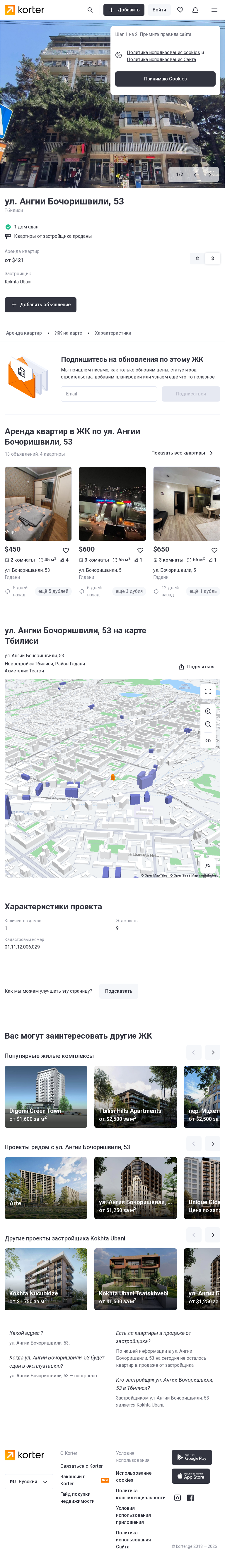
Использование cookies (133, 1476)
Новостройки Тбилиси (29, 664)
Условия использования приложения (133, 1515)
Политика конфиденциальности (141, 1494)
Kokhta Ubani (18, 282)
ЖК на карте (68, 333)
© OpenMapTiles (154, 875)
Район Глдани (70, 664)
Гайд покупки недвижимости (77, 1497)
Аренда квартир (24, 333)
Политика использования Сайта (161, 59)
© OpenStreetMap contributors (194, 875)
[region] (112, 778)
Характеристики (113, 333)
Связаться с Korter (81, 1466)
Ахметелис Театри (24, 671)
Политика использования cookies (163, 52)
